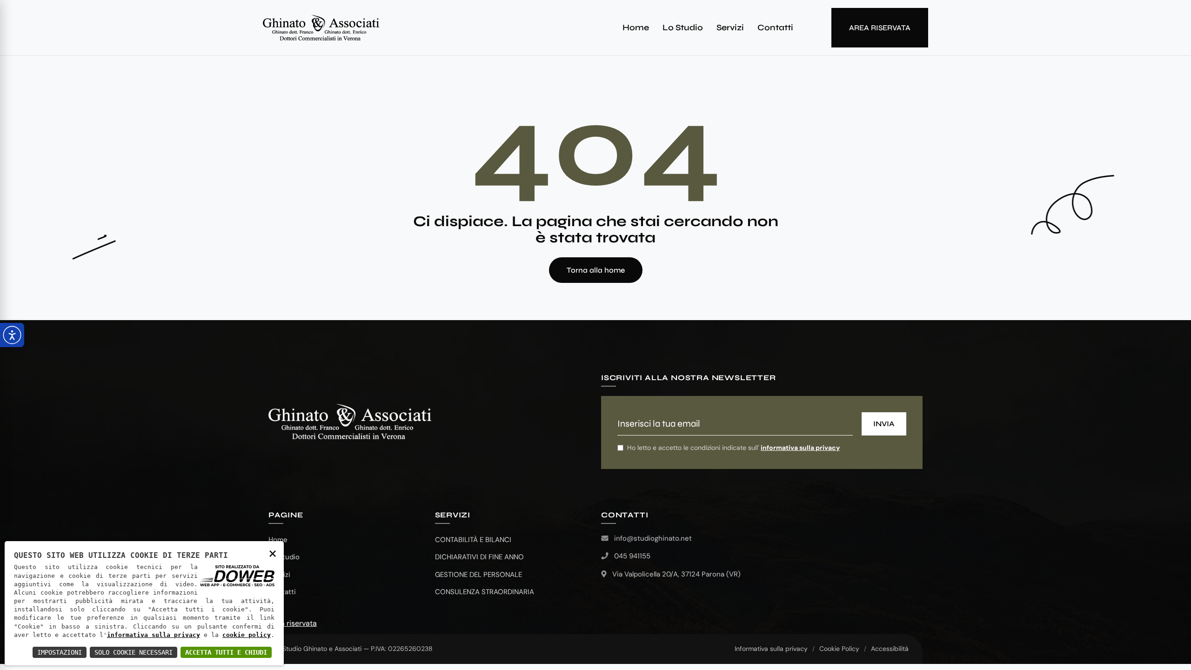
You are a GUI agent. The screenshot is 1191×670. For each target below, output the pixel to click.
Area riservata (292, 623)
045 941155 (632, 556)
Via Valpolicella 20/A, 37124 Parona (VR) (676, 574)
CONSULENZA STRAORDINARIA (484, 591)
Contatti (775, 27)
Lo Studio (682, 27)
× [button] (272, 553)
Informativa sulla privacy (771, 648)
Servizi (730, 27)
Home (635, 27)
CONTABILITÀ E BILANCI (473, 539)
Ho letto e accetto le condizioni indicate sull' (733, 447)
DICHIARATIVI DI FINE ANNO (479, 557)
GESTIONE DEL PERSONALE (478, 574)
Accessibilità (890, 648)
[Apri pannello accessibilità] (12, 335)
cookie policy (246, 634)
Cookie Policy (839, 648)
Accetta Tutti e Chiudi (226, 652)
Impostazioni (59, 652)
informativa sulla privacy (800, 447)
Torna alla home (596, 270)
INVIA (884, 423)
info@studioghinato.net (653, 538)
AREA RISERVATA (879, 27)
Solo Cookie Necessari (133, 652)
